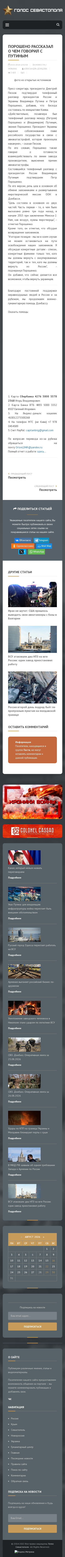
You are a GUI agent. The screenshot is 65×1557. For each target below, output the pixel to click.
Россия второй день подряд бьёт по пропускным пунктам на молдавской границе (31, 710)
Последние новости (22, 1458)
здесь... (41, 451)
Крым (14, 1424)
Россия (14, 1418)
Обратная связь (19, 1481)
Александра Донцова (35, 68)
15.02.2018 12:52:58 (19, 65)
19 (25, 1266)
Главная (15, 1452)
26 (25, 1272)
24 (11, 1272)
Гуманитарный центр (22, 1447)
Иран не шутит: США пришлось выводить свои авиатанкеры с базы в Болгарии (32, 614)
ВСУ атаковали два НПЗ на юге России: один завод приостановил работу (30, 660)
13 (32, 1260)
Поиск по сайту (19, 1469)
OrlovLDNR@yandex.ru (29, 447)
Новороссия (17, 1435)
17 (11, 1266)
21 (40, 1266)
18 (18, 1266)
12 (25, 1260)
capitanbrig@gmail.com (39, 430)
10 (11, 1260)
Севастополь (18, 1429)
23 (53, 1266)
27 (32, 1272)
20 (32, 1266)
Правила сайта (19, 1464)
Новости (40, 65)
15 (47, 1260)
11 (18, 1260)
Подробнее (14, 877)
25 (18, 1272)
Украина (12, 68)
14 (40, 1260)
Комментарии (18, 1475)
